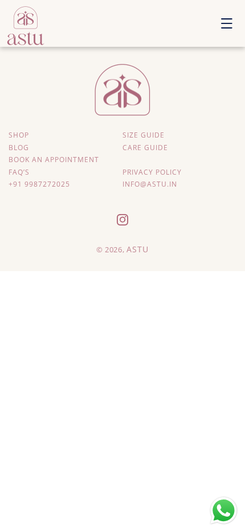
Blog (19, 147)
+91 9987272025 (39, 184)
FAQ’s (19, 172)
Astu (137, 249)
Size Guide (143, 135)
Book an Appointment (54, 159)
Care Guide (145, 147)
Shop (19, 135)
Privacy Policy (152, 172)
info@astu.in (149, 184)
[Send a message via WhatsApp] (223, 510)
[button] (226, 23)
